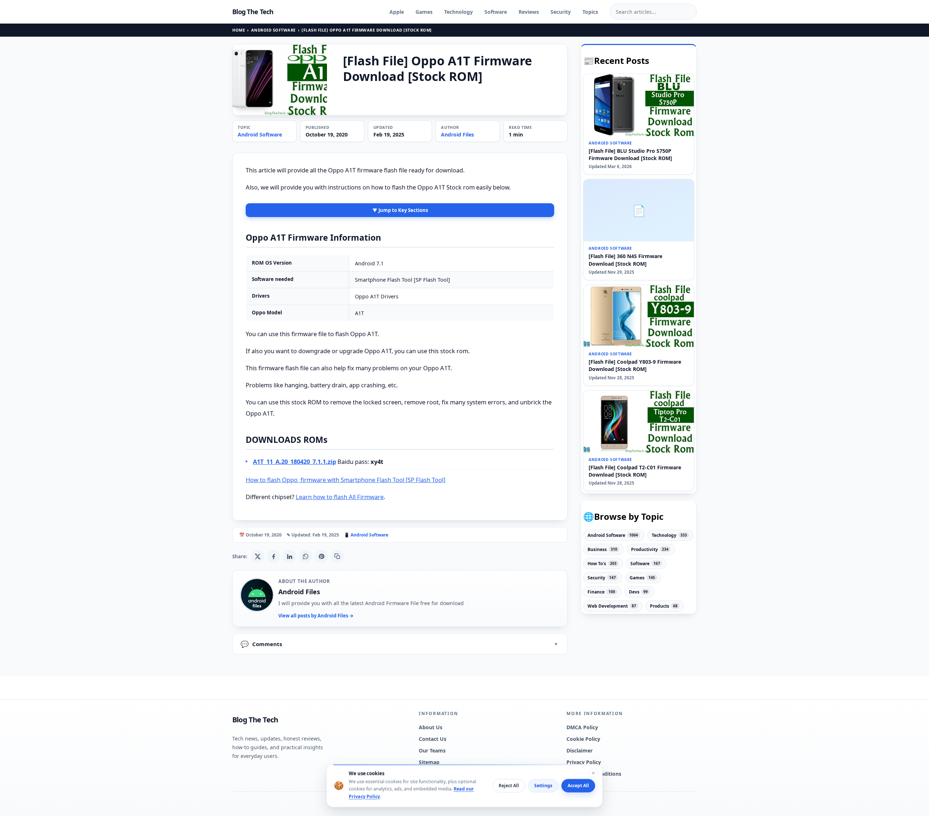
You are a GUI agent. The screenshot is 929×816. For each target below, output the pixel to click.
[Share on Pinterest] (321, 556)
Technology (458, 11)
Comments (261, 644)
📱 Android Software (366, 535)
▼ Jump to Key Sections (400, 210)
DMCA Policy (582, 727)
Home (238, 30)
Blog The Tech (253, 11)
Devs (638, 592)
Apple (396, 11)
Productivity (649, 549)
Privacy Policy (583, 762)
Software (495, 11)
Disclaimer (579, 750)
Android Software (273, 30)
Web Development (612, 606)
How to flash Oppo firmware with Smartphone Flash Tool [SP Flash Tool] (345, 480)
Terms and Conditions (593, 773)
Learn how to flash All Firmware (340, 497)
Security (561, 11)
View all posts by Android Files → (315, 615)
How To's (602, 563)
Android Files (457, 134)
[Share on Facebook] (273, 556)
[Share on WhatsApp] (305, 556)
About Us (430, 727)
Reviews (529, 11)
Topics (590, 11)
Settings (543, 786)
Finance (601, 592)
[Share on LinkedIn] (289, 556)
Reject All (509, 786)
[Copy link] (337, 556)
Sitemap (429, 762)
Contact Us (432, 738)
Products (664, 606)
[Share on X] (257, 556)
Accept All (578, 786)
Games (424, 11)
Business (602, 549)
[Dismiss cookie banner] (593, 773)
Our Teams (432, 750)
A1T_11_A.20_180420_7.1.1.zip (294, 461)
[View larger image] (280, 79)
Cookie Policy (583, 738)
